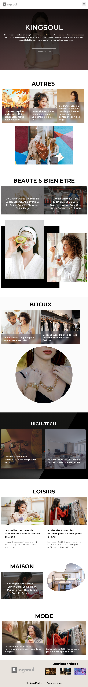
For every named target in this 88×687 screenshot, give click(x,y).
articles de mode (46, 35)
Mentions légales (34, 683)
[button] (84, 4)
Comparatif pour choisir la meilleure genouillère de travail (70, 117)
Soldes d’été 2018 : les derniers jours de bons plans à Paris (22, 533)
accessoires (59, 35)
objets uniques (74, 35)
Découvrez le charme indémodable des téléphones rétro (20, 459)
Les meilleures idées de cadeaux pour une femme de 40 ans (60, 338)
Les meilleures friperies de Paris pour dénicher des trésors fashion (65, 205)
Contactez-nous (54, 683)
